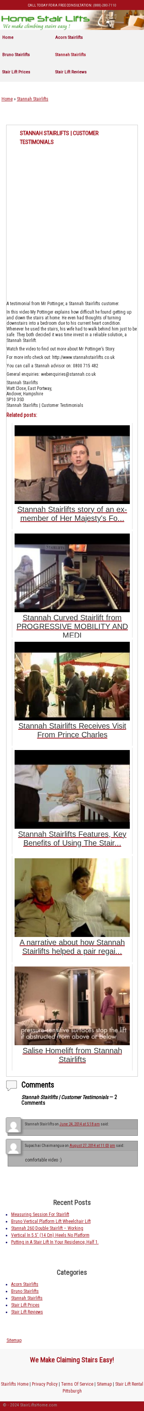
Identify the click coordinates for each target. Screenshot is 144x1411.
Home (7, 37)
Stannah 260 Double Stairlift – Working (47, 1228)
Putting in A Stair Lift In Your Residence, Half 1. (55, 1242)
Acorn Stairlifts (69, 37)
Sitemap (14, 1340)
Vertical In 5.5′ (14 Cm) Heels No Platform (50, 1235)
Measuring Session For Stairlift (40, 1214)
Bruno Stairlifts (16, 54)
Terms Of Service (77, 1384)
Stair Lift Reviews (71, 71)
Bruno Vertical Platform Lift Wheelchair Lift (51, 1221)
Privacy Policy (45, 1384)
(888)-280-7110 (104, 5)
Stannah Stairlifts (70, 54)
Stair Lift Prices (16, 71)
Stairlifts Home (14, 1384)
